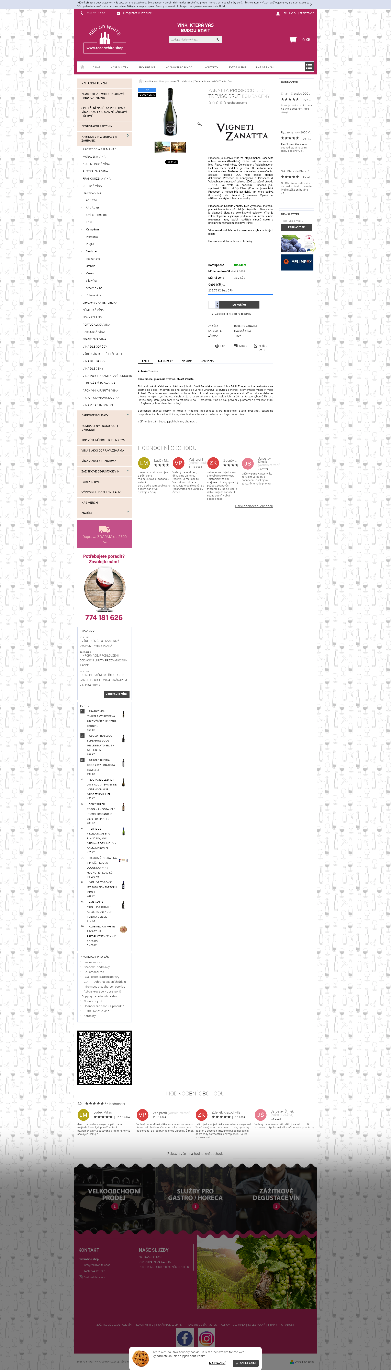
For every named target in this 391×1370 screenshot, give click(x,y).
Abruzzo (91, 200)
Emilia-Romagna (97, 215)
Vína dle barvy (94, 361)
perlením (246, 216)
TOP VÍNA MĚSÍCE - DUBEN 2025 (103, 440)
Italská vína (92, 193)
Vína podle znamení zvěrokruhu (107, 376)
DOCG (214, 185)
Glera (243, 188)
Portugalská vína (96, 324)
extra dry (245, 198)
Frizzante (214, 195)
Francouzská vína (97, 178)
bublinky (179, 421)
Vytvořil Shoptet (304, 1361)
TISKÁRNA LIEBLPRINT (170, 1324)
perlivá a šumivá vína (99, 383)
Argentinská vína (96, 164)
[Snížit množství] (217, 307)
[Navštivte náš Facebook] (185, 1338)
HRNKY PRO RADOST (281, 1324)
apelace (212, 174)
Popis (145, 361)
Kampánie (92, 229)
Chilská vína (92, 186)
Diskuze (187, 361)
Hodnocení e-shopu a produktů (104, 1006)
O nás (97, 67)
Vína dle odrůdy (95, 346)
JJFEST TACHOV (219, 1324)
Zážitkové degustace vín (100, 471)
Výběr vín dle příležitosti (102, 354)
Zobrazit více (116, 694)
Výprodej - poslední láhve (101, 492)
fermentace (224, 209)
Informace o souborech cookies (104, 986)
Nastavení (217, 1363)
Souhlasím (248, 1363)
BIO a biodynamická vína (101, 398)
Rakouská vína (94, 332)
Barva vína (266, 209)
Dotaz (243, 345)
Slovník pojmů (93, 1001)
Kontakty (212, 67)
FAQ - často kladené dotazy (101, 977)
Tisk (222, 345)
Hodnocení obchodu (180, 67)
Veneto (90, 273)
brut (234, 198)
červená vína (94, 288)
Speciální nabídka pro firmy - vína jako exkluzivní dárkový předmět (104, 112)
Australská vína (95, 171)
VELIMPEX (239, 1324)
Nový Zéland (92, 317)
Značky (87, 513)
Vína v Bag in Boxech (98, 405)
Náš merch (89, 502)
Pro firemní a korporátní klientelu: (164, 1267)
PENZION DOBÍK (196, 1324)
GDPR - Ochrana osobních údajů (105, 982)
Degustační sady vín (96, 126)
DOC (238, 174)
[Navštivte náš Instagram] (206, 1338)
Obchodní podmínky (97, 967)
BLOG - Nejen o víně (96, 1011)
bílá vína (91, 281)
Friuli (89, 222)
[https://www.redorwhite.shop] (104, 39)
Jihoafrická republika (100, 302)
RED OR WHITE (144, 1324)
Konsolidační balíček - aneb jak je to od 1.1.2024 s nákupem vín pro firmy (103, 680)
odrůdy (235, 188)
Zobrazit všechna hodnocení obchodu (195, 1154)
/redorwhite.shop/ (94, 1277)
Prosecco (214, 157)
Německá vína (93, 310)
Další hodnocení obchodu (254, 506)
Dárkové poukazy (95, 415)
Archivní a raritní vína (100, 390)
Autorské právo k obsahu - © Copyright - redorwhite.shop (101, 994)
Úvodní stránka (82, 67)
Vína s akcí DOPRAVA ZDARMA (102, 450)
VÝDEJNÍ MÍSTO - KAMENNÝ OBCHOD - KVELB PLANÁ (99, 643)
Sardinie (91, 251)
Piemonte (92, 237)
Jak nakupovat (93, 962)
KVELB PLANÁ (257, 1324)
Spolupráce (146, 67)
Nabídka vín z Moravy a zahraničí (99, 138)
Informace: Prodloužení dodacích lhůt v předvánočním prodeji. (103, 660)
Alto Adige (92, 207)
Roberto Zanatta (245, 326)
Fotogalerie (237, 67)
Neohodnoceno (237, 102)
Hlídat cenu (263, 347)
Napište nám (265, 67)
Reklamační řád (94, 972)
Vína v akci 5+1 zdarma (98, 461)
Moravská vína (94, 156)
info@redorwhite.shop (97, 1264)
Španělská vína (94, 339)
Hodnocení (208, 361)
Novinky (88, 631)
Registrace (307, 13)
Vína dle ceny (93, 368)
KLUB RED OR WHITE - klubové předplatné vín (103, 95)
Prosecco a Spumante (99, 149)
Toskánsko (93, 259)
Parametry (165, 361)
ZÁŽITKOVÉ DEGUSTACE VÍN (114, 1324)
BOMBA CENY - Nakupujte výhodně (100, 428)
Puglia (90, 244)
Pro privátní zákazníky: (155, 1262)
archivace (235, 241)
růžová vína (93, 295)
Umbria (91, 266)
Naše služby (119, 67)
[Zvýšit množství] (217, 303)
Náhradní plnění (94, 83)
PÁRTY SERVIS (91, 482)
